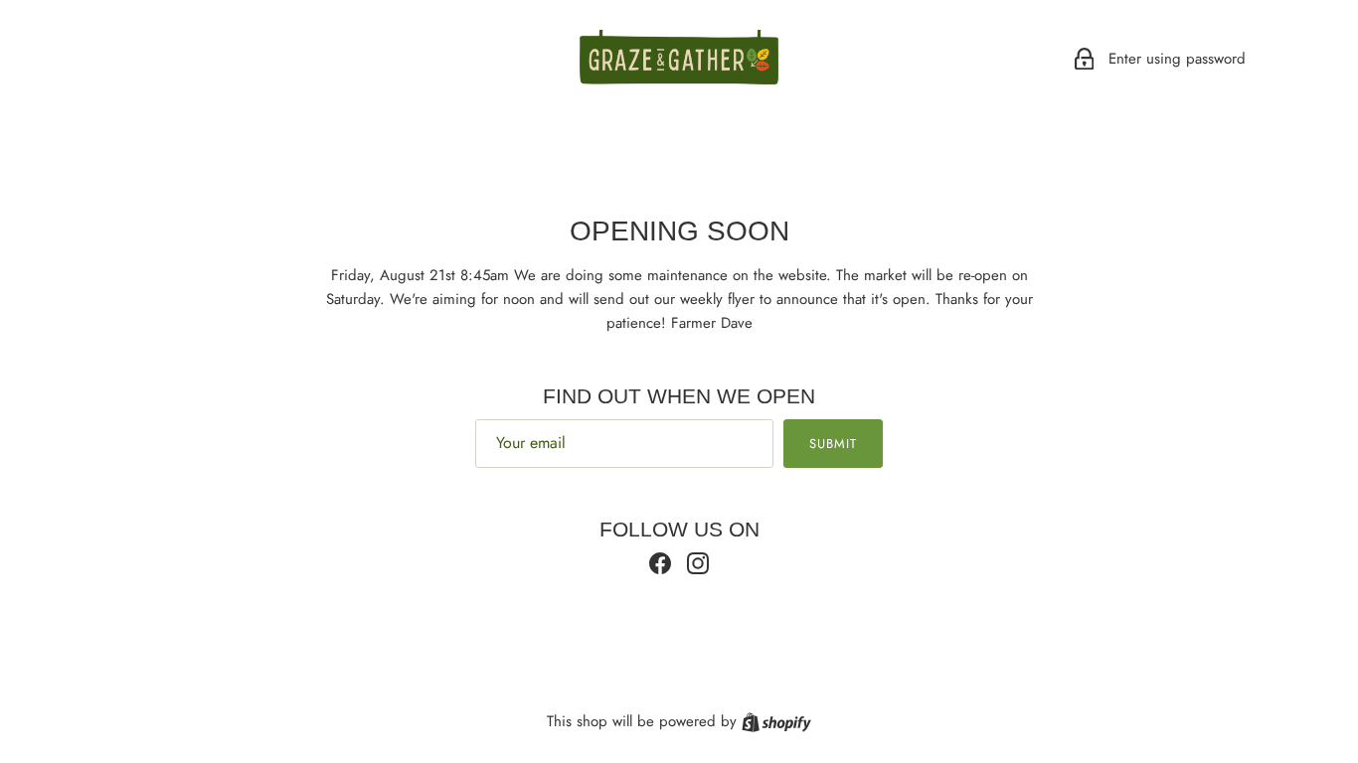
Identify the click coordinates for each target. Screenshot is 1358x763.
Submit (833, 443)
